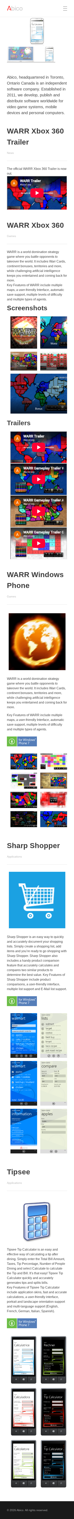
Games (11, 236)
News (10, 152)
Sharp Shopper (33, 846)
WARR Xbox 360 (35, 225)
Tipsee (18, 1172)
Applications (14, 856)
